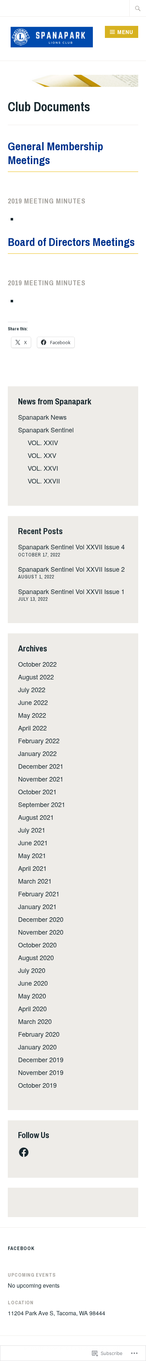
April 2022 (32, 727)
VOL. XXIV (43, 442)
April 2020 (32, 1008)
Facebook (21, 1248)
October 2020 (37, 944)
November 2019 (40, 1072)
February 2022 (39, 740)
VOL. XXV (42, 455)
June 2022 (33, 702)
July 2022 (31, 689)
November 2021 (40, 778)
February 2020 (39, 1033)
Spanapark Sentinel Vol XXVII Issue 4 (71, 546)
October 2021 (37, 791)
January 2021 (37, 906)
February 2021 (39, 893)
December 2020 (40, 919)
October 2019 (37, 1085)
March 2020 (35, 1021)
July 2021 (31, 829)
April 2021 (32, 868)
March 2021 (35, 880)
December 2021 (40, 766)
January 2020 (37, 1046)
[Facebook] (23, 1152)
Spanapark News (42, 416)
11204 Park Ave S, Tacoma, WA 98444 (56, 1313)
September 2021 (41, 804)
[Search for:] (138, 8)
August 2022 (36, 676)
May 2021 (32, 855)
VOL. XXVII (44, 480)
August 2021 (36, 817)
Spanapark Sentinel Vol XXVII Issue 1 (71, 591)
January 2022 (37, 753)
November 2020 (40, 931)
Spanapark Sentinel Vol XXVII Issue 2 (71, 568)
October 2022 (37, 663)
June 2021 (33, 842)
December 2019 (40, 1059)
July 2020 (31, 970)
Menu (125, 31)
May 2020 (32, 995)
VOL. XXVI (43, 467)
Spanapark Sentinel (46, 429)
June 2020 (33, 982)
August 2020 (36, 957)
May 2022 (32, 714)
